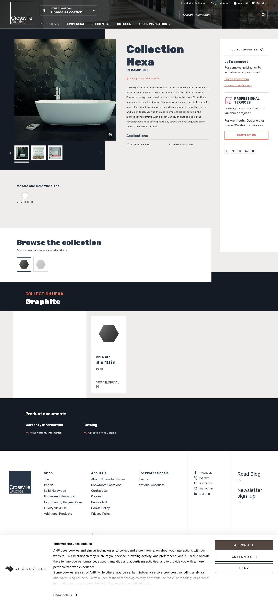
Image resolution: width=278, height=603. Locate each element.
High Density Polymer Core (55, 75)
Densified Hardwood (51, 67)
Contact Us (99, 491)
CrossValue (46, 91)
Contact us (246, 135)
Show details (62, 595)
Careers (96, 496)
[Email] (253, 151)
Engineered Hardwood (53, 58)
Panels (43, 42)
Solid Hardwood (49, 50)
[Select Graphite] (25, 264)
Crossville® (99, 502)
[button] (68, 10)
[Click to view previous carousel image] (10, 152)
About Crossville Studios (108, 479)
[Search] (263, 15)
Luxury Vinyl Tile (49, 83)
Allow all (244, 545)
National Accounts (152, 485)
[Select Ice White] (41, 264)
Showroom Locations (106, 485)
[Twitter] (233, 151)
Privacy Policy (101, 514)
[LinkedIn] (246, 151)
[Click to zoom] (110, 135)
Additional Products (51, 99)
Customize (242, 556)
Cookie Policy (100, 508)
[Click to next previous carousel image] (101, 152)
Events (144, 479)
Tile (42, 34)
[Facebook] (226, 151)
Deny (244, 568)
